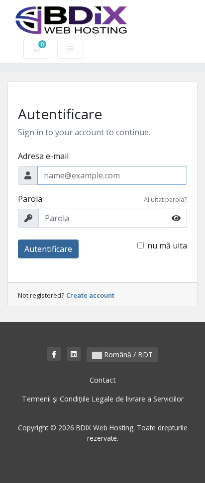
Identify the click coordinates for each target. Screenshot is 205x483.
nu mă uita (167, 245)
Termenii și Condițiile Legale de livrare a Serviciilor (103, 398)
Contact (103, 380)
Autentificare (48, 248)
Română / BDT (127, 354)
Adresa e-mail (43, 156)
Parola (30, 198)
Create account (90, 295)
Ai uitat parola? (165, 199)
